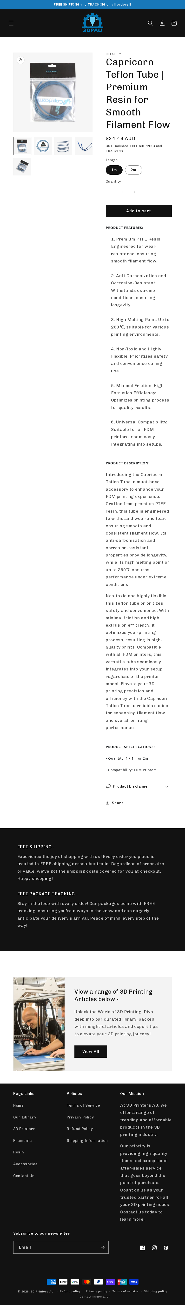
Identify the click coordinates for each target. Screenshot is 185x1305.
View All (90, 1051)
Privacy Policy (80, 1117)
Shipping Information (87, 1140)
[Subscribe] (102, 1247)
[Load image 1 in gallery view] (22, 146)
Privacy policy (96, 1291)
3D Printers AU (42, 1291)
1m (114, 170)
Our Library (24, 1117)
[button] (11, 23)
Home (18, 1105)
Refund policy (70, 1291)
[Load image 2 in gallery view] (43, 146)
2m (133, 170)
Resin (18, 1152)
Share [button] (118, 803)
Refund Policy (80, 1129)
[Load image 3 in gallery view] (63, 146)
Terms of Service (83, 1105)
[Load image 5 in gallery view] (22, 166)
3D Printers (24, 1129)
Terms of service (125, 1291)
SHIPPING (147, 146)
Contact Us (24, 1176)
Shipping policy (155, 1291)
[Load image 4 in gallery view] (83, 146)
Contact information (95, 1296)
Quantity (113, 182)
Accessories (25, 1164)
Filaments (22, 1140)
